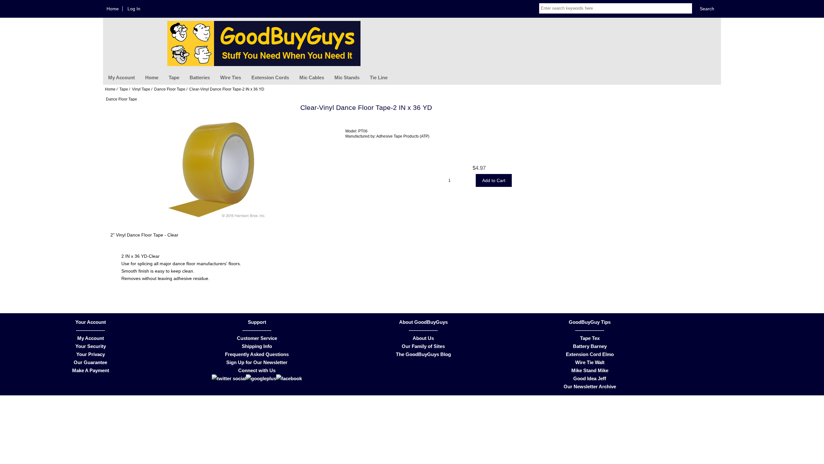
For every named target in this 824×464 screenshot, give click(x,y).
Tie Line (379, 77)
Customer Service (257, 338)
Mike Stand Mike (589, 370)
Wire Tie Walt (589, 362)
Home (113, 8)
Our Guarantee (90, 362)
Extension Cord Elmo (590, 354)
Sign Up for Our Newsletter (256, 362)
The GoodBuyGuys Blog (423, 354)
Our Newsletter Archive (590, 386)
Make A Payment (90, 370)
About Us (423, 338)
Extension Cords (270, 77)
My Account (121, 77)
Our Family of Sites (423, 346)
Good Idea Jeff (589, 378)
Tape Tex (590, 338)
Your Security (90, 346)
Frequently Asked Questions (257, 354)
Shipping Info (257, 346)
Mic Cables (311, 77)
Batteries (200, 77)
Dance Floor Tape (169, 89)
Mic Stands (347, 77)
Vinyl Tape (141, 89)
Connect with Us (257, 370)
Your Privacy (90, 354)
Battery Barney (590, 346)
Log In (133, 8)
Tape (174, 77)
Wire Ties (230, 77)
